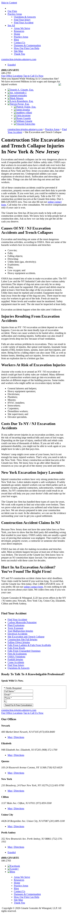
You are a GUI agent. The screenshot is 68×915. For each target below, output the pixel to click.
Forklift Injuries (15, 659)
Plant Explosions (16, 625)
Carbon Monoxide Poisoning (22, 622)
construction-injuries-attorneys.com (18, 59)
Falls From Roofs (16, 648)
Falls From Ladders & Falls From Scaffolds (29, 645)
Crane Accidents (16, 662)
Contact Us (19, 42)
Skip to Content (9, 2)
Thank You (19, 54)
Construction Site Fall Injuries (22, 639)
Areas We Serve (22, 28)
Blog (16, 39)
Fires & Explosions (17, 653)
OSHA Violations (16, 656)
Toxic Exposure (15, 628)
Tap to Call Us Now (33, 75)
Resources (19, 31)
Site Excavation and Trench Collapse (26, 636)
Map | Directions (16, 737)
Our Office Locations (12, 75)
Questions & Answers (25, 17)
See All (11, 25)
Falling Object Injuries (19, 642)
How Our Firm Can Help (26, 48)
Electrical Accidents (17, 633)
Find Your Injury (22, 19)
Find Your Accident (23, 22)
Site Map (18, 51)
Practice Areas (15, 14)
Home (17, 34)
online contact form (33, 586)
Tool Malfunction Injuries (20, 631)
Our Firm (12, 11)
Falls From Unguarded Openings (24, 651)
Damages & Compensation (27, 45)
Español (12, 64)
